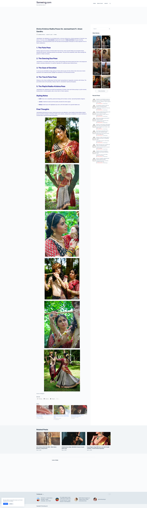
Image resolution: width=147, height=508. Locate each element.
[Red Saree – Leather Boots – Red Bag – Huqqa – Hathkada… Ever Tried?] (38, 499)
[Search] (110, 3)
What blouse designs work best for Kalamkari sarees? (102, 119)
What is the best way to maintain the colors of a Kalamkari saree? (103, 145)
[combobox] (100, 29)
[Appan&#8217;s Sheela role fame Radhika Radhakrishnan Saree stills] (79, 409)
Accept (5, 503)
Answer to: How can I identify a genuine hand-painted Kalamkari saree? (102, 152)
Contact (106, 3)
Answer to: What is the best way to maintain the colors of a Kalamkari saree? (102, 138)
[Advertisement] (73, 15)
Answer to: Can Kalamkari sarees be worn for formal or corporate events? (103, 100)
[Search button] (109, 29)
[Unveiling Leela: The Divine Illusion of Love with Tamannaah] (44, 409)
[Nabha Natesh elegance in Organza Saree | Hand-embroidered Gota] (76, 499)
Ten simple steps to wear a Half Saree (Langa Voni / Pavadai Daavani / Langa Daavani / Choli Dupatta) (65, 499)
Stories (55, 34)
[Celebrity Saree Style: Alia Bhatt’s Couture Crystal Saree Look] (73, 438)
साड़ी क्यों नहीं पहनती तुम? (102, 499)
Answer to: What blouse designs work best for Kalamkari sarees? (103, 112)
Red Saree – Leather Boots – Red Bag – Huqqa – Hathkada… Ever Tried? (47, 499)
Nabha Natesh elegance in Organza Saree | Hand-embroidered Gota (84, 499)
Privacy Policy (100, 3)
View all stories (101, 91)
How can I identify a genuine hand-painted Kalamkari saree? (102, 159)
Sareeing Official (100, 103)
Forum (94, 3)
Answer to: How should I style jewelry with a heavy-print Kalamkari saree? (103, 125)
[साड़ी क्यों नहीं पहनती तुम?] (95, 499)
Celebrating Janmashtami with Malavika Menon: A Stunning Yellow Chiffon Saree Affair (61, 416)
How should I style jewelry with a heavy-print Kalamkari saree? (102, 131)
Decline (11, 503)
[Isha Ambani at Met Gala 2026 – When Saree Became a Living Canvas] (48, 438)
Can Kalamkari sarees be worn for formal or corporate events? (102, 106)
